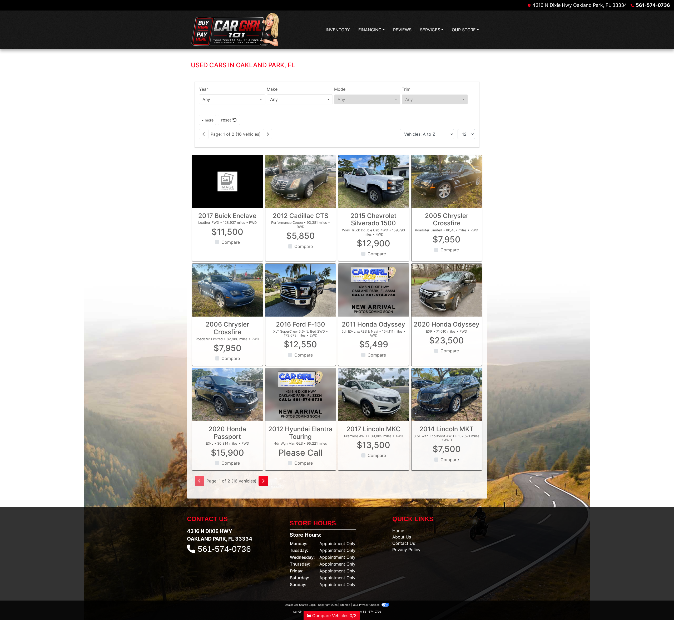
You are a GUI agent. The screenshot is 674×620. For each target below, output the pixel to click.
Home (398, 530)
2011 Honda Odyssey (373, 324)
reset (226, 120)
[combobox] (232, 99)
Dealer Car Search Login (300, 604)
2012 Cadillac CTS (300, 216)
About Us (401, 537)
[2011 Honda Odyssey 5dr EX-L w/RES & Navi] (373, 290)
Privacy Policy (406, 549)
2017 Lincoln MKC (373, 429)
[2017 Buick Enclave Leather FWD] (227, 181)
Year (203, 89)
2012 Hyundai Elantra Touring (300, 432)
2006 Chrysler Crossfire (227, 328)
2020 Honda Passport (227, 432)
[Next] (267, 134)
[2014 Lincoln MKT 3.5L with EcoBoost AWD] (447, 394)
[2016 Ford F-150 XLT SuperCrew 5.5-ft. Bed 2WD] (300, 290)
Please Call (301, 453)
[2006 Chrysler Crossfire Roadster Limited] (227, 290)
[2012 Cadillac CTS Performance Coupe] (300, 181)
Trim (406, 89)
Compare (230, 242)
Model (340, 89)
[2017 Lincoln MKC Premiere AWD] (373, 394)
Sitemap (345, 604)
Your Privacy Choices (366, 604)
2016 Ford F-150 (300, 324)
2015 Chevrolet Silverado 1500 (373, 219)
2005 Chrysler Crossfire (446, 219)
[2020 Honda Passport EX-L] (227, 394)
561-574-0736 (653, 5)
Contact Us (403, 543)
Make (272, 89)
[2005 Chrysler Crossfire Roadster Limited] (447, 181)
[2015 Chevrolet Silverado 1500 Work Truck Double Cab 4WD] (373, 181)
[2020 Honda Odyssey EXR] (447, 290)
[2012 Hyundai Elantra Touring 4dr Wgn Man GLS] (300, 394)
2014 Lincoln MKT (446, 429)
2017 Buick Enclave (227, 216)
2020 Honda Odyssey (446, 324)
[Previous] (204, 134)
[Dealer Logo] (236, 30)
